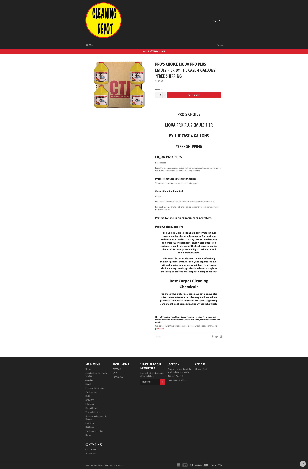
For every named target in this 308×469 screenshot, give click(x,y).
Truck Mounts (91, 392)
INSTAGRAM (118, 377)
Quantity (158, 89)
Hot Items (89, 427)
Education (89, 404)
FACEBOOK (117, 369)
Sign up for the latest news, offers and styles (152, 374)
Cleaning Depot (169, 317)
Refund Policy (91, 408)
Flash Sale (89, 423)
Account (220, 45)
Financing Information (94, 388)
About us (89, 380)
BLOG (87, 396)
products (159, 328)
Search (88, 384)
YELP (115, 373)
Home (88, 369)
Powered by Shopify (116, 465)
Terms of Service (92, 412)
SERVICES (89, 400)
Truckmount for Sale (94, 431)
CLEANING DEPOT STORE (99, 465)
